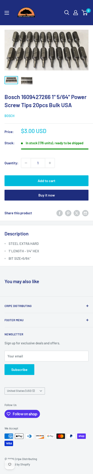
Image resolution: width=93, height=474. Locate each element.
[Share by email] (85, 213)
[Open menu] (7, 13)
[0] (85, 12)
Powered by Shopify (17, 464)
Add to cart (46, 180)
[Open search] (66, 12)
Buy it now (46, 195)
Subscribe (19, 369)
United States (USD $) (21, 391)
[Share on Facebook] (59, 213)
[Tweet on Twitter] (77, 213)
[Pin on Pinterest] (68, 213)
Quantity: (11, 163)
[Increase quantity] (50, 163)
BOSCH (9, 116)
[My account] (75, 12)
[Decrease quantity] (26, 163)
